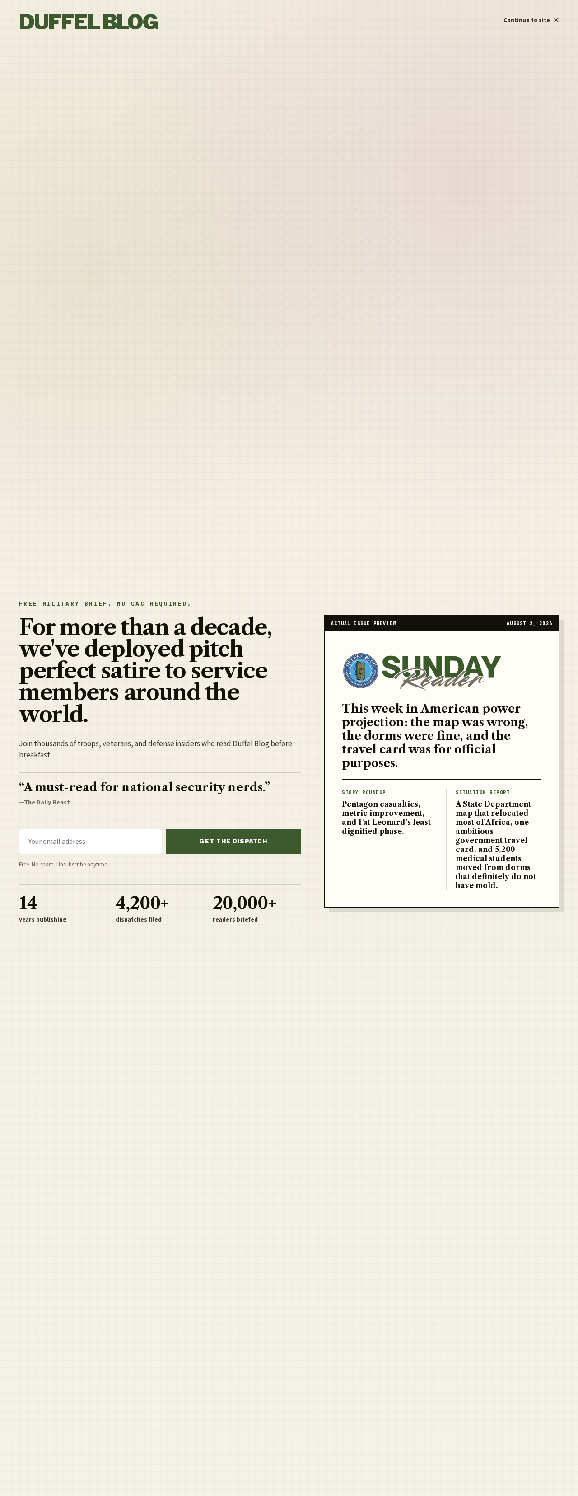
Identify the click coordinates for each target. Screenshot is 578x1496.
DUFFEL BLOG (88, 22)
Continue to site (531, 18)
